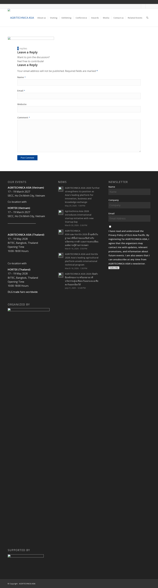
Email (21, 90)
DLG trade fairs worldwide (23, 292)
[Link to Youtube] (143, 6)
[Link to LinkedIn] (148, 6)
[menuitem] (41, 18)
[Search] (147, 18)
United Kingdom (147, 2)
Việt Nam (151, 2)
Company (113, 200)
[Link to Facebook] (138, 6)
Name (21, 77)
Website (22, 104)
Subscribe (113, 268)
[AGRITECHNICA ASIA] (21, 18)
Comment (23, 117)
